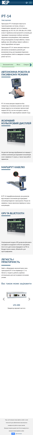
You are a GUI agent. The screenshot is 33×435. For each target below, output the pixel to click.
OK (13, 433)
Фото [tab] (18, 64)
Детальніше (19, 433)
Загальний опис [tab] (8, 64)
